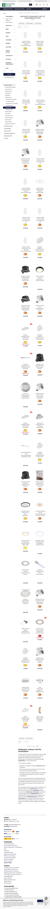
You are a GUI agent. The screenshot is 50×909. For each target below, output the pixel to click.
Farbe (7, 29)
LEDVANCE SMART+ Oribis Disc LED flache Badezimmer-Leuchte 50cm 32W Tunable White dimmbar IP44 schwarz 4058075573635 (25, 513)
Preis (7, 68)
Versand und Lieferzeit (9, 843)
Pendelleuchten (8, 91)
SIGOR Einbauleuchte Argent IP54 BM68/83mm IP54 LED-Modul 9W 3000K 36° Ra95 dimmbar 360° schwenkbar (40, 690)
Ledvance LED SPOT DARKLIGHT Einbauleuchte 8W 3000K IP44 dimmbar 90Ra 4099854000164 (25, 484)
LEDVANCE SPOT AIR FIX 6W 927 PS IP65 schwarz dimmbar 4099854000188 (25, 307)
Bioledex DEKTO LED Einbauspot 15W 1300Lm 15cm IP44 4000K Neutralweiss (25, 690)
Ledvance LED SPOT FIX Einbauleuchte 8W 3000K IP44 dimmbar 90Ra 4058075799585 (25, 278)
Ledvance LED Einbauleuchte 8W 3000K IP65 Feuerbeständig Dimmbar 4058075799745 (40, 190)
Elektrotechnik (8, 136)
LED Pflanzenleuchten (32, 796)
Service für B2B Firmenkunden (10, 845)
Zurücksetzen (9, 77)
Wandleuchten (33, 788)
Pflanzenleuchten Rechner (9, 872)
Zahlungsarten (8, 829)
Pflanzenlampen (8, 121)
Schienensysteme (9, 115)
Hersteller (8, 25)
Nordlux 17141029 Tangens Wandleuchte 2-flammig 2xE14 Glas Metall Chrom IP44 (25, 631)
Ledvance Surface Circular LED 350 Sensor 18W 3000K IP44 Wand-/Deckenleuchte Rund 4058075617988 (26, 132)
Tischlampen (8, 93)
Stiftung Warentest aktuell (10, 879)
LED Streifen (7, 113)
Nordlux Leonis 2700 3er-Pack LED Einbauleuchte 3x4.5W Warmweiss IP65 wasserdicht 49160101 (40, 631)
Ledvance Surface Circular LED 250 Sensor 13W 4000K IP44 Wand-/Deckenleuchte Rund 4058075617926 (40, 161)
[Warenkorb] (47, 4)
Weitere (28, 9)
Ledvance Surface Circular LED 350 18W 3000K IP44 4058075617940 (40, 43)
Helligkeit (8, 59)
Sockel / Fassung (8, 51)
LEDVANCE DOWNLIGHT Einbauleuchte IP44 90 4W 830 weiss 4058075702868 (39, 455)
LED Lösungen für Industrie (10, 874)
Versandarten (7, 836)
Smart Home (7, 131)
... (23, 26)
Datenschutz (13, 854)
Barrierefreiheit (9, 852)
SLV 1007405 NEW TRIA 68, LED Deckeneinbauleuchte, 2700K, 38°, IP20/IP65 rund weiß (40, 513)
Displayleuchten (34, 793)
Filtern (9, 74)
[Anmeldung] (40, 4)
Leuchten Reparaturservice (10, 857)
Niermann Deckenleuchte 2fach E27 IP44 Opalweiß (25, 601)
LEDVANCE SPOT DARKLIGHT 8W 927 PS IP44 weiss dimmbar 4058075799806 (40, 660)
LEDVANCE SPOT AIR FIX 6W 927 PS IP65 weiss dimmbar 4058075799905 (39, 131)
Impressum (6, 850)
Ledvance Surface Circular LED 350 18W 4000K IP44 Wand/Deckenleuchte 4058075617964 (40, 73)
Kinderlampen (8, 119)
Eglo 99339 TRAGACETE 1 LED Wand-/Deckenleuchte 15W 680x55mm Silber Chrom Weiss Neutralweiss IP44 (26, 455)
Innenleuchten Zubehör (10, 123)
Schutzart (8, 47)
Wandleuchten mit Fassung (32, 792)
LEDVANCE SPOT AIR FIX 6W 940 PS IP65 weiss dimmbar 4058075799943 (39, 601)
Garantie (10, 861)
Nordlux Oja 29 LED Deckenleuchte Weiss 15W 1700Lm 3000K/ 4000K (25, 542)
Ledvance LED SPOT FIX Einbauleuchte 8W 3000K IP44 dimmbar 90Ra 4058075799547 (25, 161)
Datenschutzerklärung (7, 906)
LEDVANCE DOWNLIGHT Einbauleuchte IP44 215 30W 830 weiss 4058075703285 (39, 249)
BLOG (5, 849)
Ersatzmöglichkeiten (8, 876)
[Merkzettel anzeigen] (43, 4)
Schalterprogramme (9, 133)
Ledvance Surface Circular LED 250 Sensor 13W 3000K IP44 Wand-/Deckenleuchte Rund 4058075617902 (40, 220)
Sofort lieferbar (9, 22)
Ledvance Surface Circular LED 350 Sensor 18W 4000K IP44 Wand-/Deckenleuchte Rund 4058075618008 (26, 102)
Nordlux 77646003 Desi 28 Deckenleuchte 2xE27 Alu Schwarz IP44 (40, 278)
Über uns (6, 861)
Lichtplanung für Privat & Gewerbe (11, 867)
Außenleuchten (19, 9)
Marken (5, 881)
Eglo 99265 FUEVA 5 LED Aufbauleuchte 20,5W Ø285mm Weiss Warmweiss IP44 (40, 543)
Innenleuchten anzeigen (10, 87)
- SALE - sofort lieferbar (9, 19)
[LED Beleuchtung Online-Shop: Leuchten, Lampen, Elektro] (8, 4)
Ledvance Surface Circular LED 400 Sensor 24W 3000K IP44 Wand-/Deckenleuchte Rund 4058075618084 (26, 220)
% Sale (6, 138)
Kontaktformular (13, 826)
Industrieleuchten (9, 117)
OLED (5, 883)
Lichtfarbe (8, 39)
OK (42, 900)
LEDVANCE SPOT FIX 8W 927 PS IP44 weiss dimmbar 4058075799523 (39, 396)
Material (8, 32)
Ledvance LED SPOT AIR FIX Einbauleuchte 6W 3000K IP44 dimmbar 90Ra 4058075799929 (39, 308)
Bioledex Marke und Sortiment (11, 869)
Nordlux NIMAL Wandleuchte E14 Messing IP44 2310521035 (40, 719)
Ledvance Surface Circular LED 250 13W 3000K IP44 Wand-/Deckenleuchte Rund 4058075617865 (26, 249)
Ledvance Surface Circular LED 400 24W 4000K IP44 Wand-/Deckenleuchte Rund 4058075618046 (26, 44)
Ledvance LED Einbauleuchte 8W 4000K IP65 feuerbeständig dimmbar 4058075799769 (40, 425)
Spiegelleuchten (9, 105)
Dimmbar (8, 43)
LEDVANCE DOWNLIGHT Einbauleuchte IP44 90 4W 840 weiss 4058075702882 (39, 337)
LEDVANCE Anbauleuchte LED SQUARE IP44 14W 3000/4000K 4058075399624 (25, 367)
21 (25, 26)
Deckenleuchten (8, 89)
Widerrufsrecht (7, 854)
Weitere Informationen (42, 903)
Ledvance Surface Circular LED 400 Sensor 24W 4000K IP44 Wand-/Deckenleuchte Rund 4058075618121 (26, 73)
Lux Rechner (16, 871)
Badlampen (8, 107)
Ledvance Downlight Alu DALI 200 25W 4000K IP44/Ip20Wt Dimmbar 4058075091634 (25, 719)
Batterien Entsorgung (8, 859)
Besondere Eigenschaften (9, 63)
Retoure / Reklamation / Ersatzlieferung (13, 847)
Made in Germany (8, 878)
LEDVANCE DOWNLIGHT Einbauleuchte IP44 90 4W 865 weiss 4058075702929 (25, 660)
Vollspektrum (19, 872)
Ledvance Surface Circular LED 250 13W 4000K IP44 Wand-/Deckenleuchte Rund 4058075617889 (40, 102)
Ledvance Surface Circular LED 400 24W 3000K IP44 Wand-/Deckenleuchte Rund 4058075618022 (26, 190)
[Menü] (48, 897)
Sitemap (9, 881)
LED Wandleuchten (10, 101)
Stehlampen (7, 95)
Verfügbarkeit (9, 16)
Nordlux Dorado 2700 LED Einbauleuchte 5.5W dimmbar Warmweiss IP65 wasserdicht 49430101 (25, 572)
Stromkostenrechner (8, 871)
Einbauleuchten (8, 111)
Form (7, 36)
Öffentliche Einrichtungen (9, 855)
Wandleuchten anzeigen (10, 99)
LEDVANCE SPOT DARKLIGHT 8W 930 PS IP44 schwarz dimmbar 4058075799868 (40, 367)
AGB (5, 852)
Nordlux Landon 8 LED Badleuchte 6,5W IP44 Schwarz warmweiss (40, 484)
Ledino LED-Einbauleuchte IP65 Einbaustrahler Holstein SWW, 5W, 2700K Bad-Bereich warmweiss (25, 396)
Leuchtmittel (36, 790)
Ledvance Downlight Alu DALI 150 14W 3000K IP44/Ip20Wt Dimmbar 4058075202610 (25, 425)
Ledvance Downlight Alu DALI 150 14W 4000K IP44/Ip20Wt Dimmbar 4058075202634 (25, 337)
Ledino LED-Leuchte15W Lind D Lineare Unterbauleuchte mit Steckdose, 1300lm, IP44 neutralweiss (40, 572)
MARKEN (44, 9)
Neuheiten (9, 883)
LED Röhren (18, 874)
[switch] (46, 904)
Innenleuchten (7, 9)
